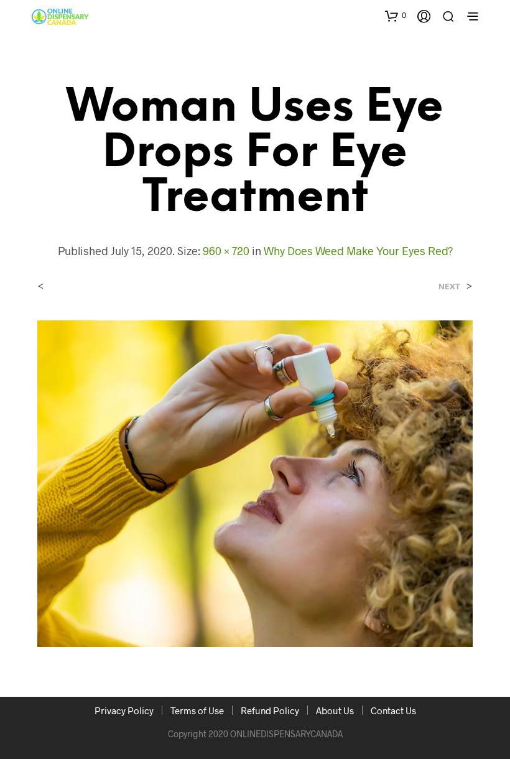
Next (449, 286)
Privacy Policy (124, 710)
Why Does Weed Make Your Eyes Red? (358, 251)
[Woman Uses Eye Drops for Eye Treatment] (255, 482)
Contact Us (393, 710)
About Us (335, 710)
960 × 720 (226, 251)
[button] (395, 15)
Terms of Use (197, 710)
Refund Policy (270, 710)
